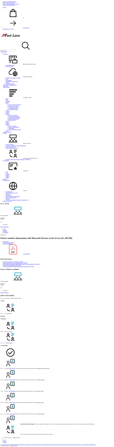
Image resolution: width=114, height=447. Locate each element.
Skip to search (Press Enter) (9, 2)
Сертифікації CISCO (13, 108)
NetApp (7, 121)
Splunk (7, 130)
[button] (12, 29)
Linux (7, 79)
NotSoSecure (47, 444)
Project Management (10, 65)
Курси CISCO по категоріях (14, 104)
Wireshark (71, 444)
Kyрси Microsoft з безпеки (14, 117)
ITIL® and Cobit (9, 66)
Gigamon (8, 111)
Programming (8, 80)
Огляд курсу (6, 241)
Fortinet (7, 110)
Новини (5, 179)
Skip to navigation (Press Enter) (9, 1)
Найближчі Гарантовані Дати (9, 85)
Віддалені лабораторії (11, 146)
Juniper (7, 113)
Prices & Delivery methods (8, 242)
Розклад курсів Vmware (13, 127)
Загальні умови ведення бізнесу (13, 196)
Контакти (8, 198)
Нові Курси (5, 86)
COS (4, 440)
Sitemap (5, 442)
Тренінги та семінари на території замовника (16, 145)
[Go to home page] (10, 40)
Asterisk (7, 82)
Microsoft (8, 114)
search (2, 50)
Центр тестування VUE (11, 197)
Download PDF (26, 253)
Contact (4, 441)
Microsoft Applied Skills (13, 118)
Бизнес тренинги (77, 444)
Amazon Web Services (36, 444)
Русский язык (26, 27)
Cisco (7, 103)
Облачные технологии (55, 444)
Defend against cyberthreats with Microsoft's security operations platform (21, 264)
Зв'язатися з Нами (7, 132)
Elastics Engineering (10, 83)
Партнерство (9, 195)
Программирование (91, 444)
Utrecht (10, 331)
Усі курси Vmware (12, 126)
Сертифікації (11, 128)
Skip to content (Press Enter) (9, 5)
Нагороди (8, 194)
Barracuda (8, 101)
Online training (12, 368)
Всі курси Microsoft (12, 115)
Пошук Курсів (6, 87)
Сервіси (5, 133)
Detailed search (4, 51)
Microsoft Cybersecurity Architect (13, 261)
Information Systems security (12, 81)
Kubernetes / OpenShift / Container (13, 77)
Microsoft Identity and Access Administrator (15, 263)
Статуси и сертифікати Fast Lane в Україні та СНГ (17, 200)
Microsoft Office (11, 120)
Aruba (7, 98)
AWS (7, 99)
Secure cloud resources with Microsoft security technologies (18, 266)
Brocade (7, 102)
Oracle (7, 122)
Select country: (6, 29)
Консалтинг (21, 444)
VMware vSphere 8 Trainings (14, 129)
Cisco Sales (84, 444)
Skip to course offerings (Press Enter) (11, 4)
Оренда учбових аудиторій (12, 148)
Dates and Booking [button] (5, 226)
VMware (8, 124)
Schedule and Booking (8, 243)
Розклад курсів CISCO (13, 105)
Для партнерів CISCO (13, 109)
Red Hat (7, 123)
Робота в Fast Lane (7, 201)
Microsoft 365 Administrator (12, 265)
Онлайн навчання (10, 144)
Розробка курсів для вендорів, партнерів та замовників (18, 159)
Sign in (4, 7)
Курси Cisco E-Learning (13, 107)
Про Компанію (6, 180)
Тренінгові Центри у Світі (12, 192)
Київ (10, 313)
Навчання (5, 54)
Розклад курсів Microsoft (13, 116)
